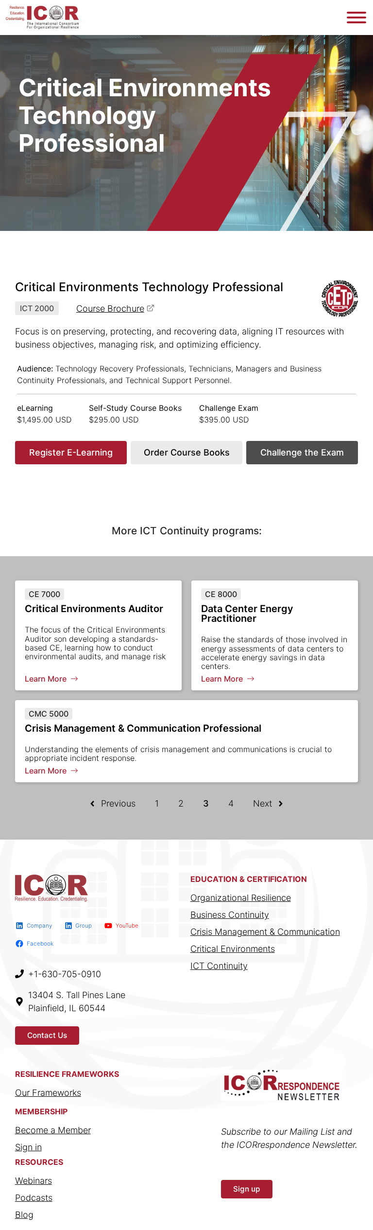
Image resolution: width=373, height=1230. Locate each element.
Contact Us (47, 1035)
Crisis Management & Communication (265, 932)
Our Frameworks (48, 1093)
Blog (24, 1215)
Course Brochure (110, 308)
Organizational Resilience (240, 898)
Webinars (33, 1181)
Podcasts (33, 1198)
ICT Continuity (219, 966)
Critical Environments (232, 949)
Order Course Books (187, 452)
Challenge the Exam (302, 452)
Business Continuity (229, 915)
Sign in (28, 1147)
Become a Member (53, 1130)
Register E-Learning (71, 452)
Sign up (246, 1189)
